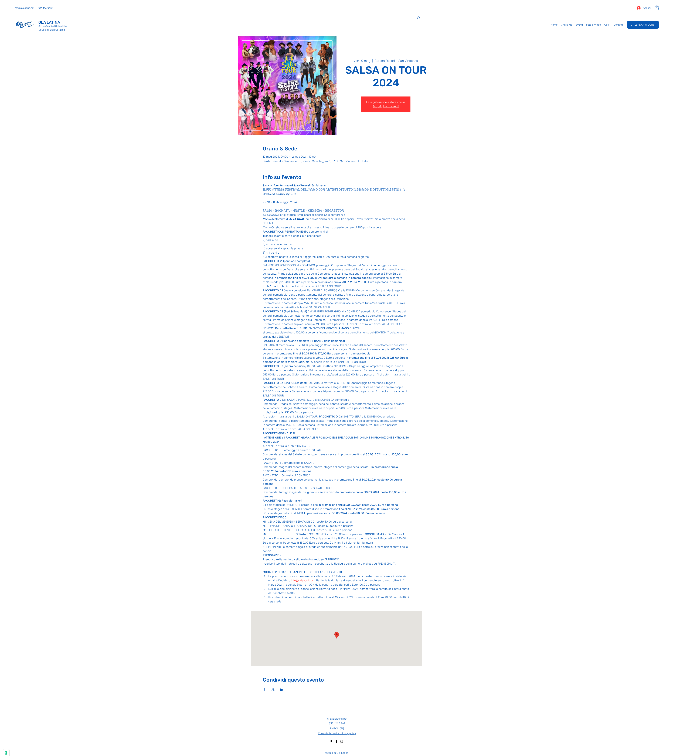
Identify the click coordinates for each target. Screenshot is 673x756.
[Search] (418, 18)
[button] (657, 7)
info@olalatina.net (24, 7)
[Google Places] (331, 741)
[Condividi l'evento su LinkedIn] (281, 689)
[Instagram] (342, 741)
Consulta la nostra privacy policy (337, 733)
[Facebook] (336, 741)
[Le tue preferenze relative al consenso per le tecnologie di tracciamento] (6, 752)
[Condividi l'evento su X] (273, 689)
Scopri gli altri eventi (386, 106)
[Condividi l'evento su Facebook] (264, 689)
